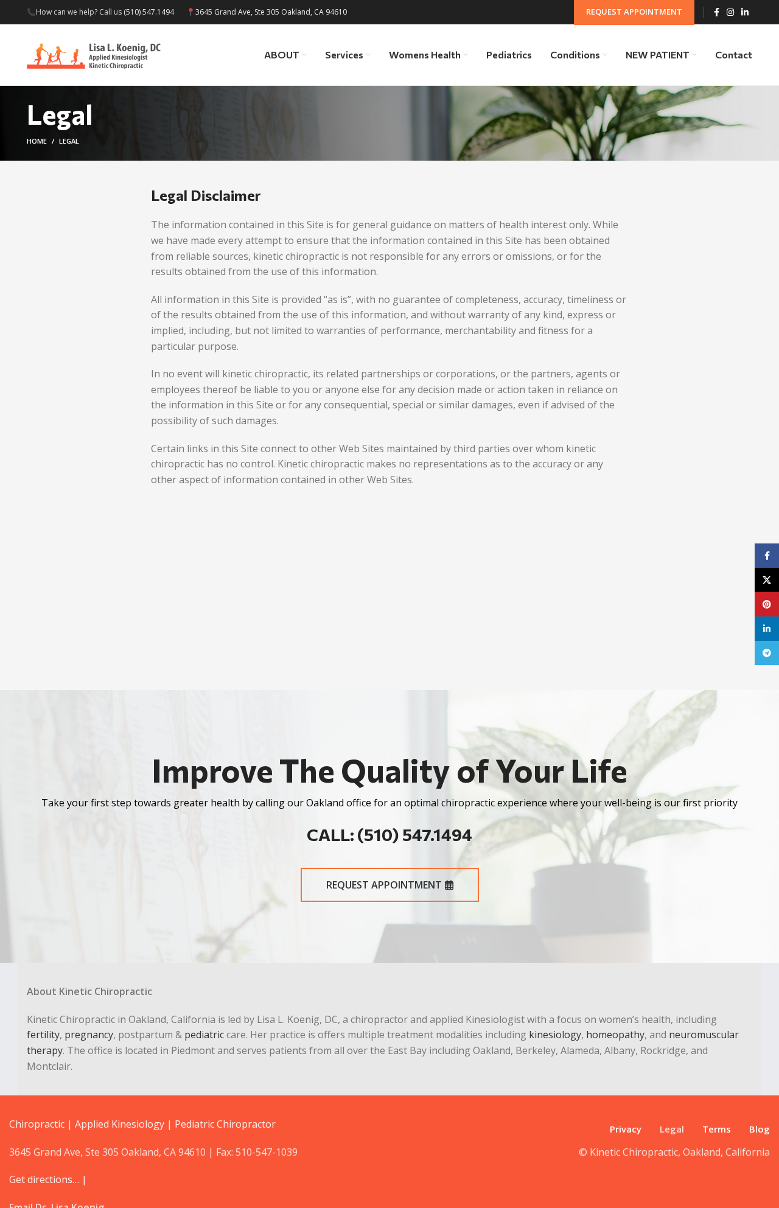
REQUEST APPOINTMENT (384, 885)
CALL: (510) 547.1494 (389, 834)
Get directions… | (48, 1179)
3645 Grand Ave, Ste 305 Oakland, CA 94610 (271, 12)
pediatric (204, 1034)
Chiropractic (37, 1124)
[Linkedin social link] (745, 12)
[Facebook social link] (716, 12)
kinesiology (555, 1034)
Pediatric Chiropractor (225, 1124)
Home (37, 140)
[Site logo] (94, 53)
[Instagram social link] (730, 12)
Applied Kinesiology (119, 1124)
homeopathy (615, 1034)
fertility (43, 1034)
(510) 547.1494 (149, 12)
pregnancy (89, 1034)
